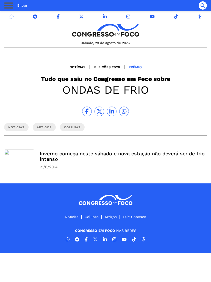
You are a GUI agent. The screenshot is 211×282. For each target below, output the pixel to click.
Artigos (111, 217)
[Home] (105, 30)
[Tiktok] (176, 16)
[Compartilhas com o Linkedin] (111, 111)
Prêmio (135, 67)
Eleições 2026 (107, 67)
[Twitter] (81, 16)
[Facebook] (58, 16)
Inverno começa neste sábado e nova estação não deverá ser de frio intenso (122, 156)
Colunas (92, 217)
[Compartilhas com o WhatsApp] (124, 111)
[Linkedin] (105, 16)
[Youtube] (152, 16)
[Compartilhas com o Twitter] (99, 111)
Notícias (77, 67)
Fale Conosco (134, 217)
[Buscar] (203, 5)
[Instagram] (128, 16)
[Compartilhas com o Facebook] (87, 111)
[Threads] (199, 16)
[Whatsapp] (11, 16)
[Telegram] (35, 16)
